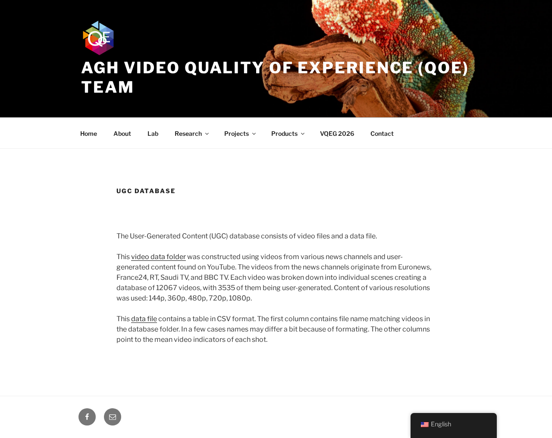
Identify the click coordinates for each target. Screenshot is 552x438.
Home (88, 133)
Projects (236, 133)
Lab (152, 133)
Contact (382, 133)
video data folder (158, 257)
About (122, 133)
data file (144, 319)
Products (284, 133)
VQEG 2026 (337, 133)
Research (188, 133)
